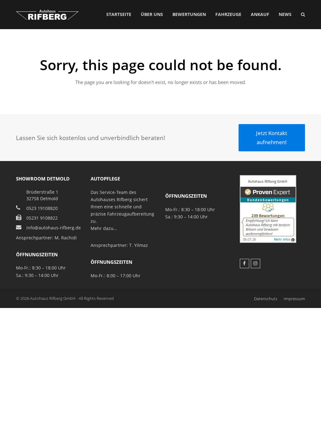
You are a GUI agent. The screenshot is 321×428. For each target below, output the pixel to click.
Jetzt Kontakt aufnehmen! (271, 137)
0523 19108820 (42, 208)
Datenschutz (265, 298)
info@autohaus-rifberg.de (53, 228)
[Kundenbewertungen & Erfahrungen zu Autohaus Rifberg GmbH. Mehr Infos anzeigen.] (268, 241)
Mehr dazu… (104, 228)
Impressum (294, 298)
